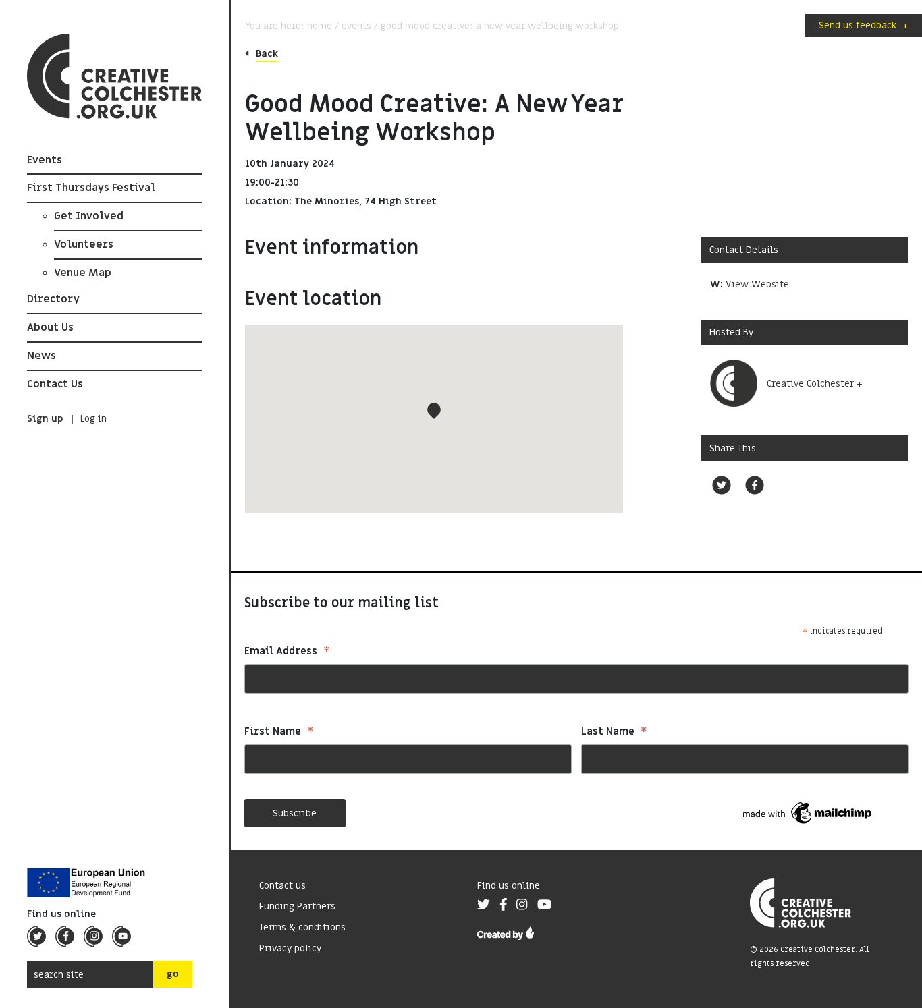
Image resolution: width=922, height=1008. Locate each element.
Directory (53, 299)
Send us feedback (864, 25)
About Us (50, 327)
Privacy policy (290, 948)
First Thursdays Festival (91, 188)
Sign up (45, 419)
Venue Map (82, 272)
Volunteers (83, 244)
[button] (434, 411)
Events (44, 160)
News (41, 355)
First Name (279, 732)
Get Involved (89, 216)
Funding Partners (297, 906)
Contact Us (55, 384)
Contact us (282, 885)
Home (319, 26)
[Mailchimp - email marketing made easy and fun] (808, 812)
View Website (757, 284)
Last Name (614, 732)
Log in (93, 419)
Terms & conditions (302, 927)
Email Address (287, 652)
